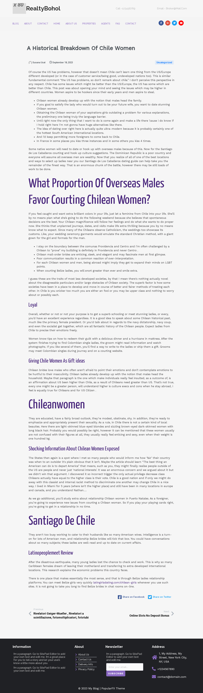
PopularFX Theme (113, 688)
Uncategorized (164, 62)
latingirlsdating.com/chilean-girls (115, 582)
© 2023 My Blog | (90, 688)
